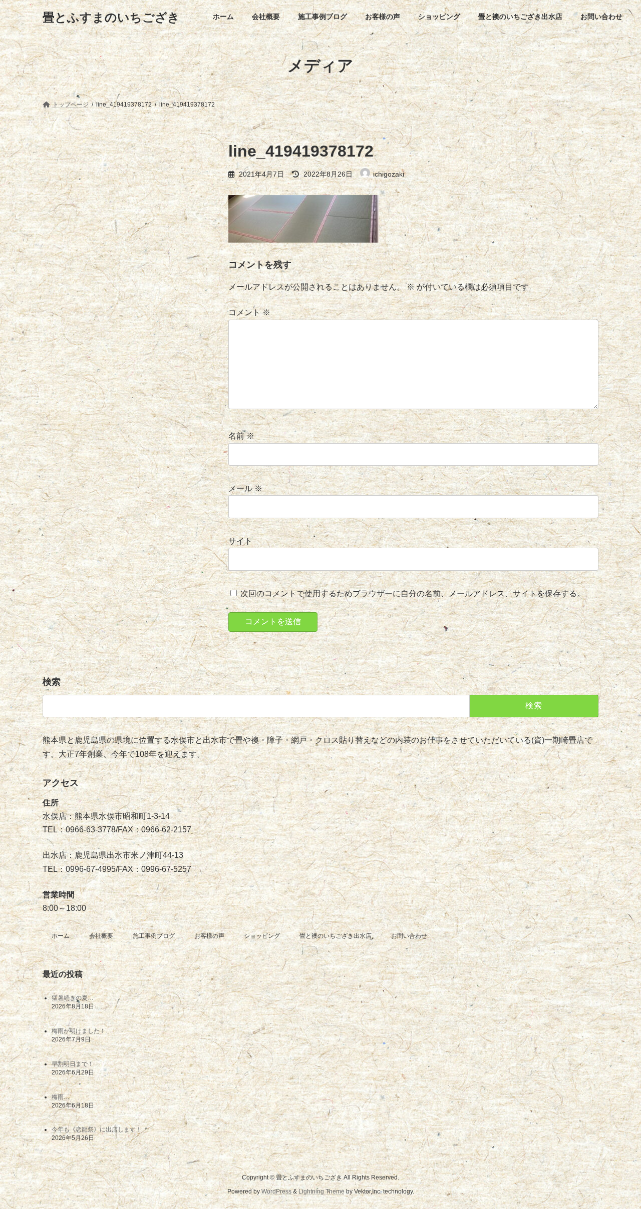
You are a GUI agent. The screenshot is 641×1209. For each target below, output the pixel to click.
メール (245, 488)
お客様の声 (209, 935)
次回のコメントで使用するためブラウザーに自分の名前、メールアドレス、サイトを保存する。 (412, 593)
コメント (249, 312)
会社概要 (101, 935)
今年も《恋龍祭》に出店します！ (97, 1129)
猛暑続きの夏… (73, 997)
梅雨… (61, 1096)
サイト (240, 541)
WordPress (276, 1191)
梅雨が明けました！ (79, 1030)
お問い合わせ (409, 935)
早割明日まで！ (73, 1063)
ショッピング (262, 935)
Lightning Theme (321, 1191)
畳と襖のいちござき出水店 (335, 935)
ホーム (61, 935)
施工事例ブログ (154, 935)
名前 (241, 436)
